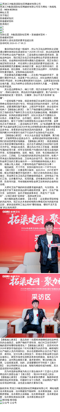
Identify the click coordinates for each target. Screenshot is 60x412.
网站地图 (54, 388)
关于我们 (4, 15)
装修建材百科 (6, 21)
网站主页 (4, 12)
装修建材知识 (6, 18)
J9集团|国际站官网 (20, 34)
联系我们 (4, 24)
